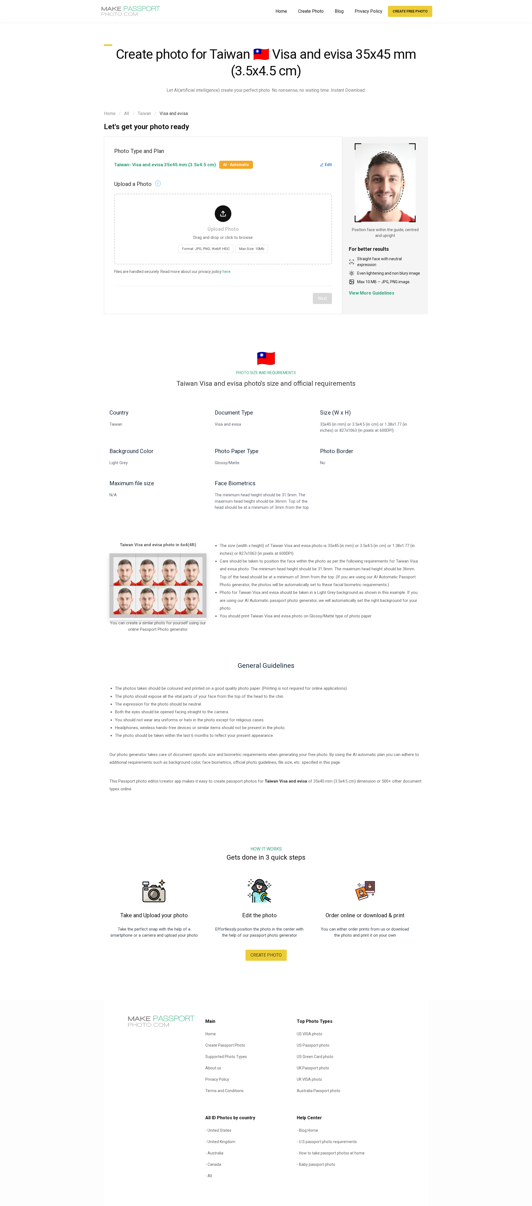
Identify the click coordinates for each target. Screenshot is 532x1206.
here (226, 271)
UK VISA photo (309, 1079)
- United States (218, 1130)
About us (213, 1068)
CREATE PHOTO (266, 955)
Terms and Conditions (224, 1091)
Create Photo (311, 11)
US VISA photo (309, 1034)
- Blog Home (307, 1130)
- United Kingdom (220, 1141)
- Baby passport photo (316, 1164)
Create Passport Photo (225, 1045)
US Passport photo (313, 1045)
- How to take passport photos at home (331, 1153)
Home (281, 11)
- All (208, 1176)
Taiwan (144, 113)
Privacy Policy (368, 11)
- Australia (214, 1153)
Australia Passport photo (318, 1091)
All (126, 113)
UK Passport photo (313, 1068)
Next (322, 298)
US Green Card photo (315, 1056)
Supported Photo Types (226, 1056)
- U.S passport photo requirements (327, 1141)
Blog (339, 11)
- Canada (213, 1164)
